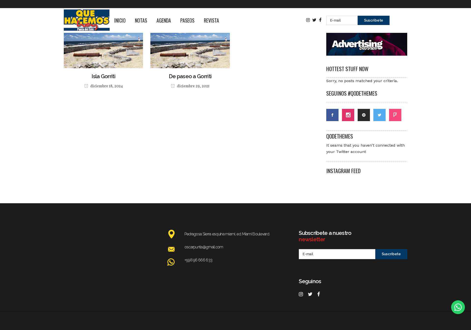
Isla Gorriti (103, 76)
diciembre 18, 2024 (106, 86)
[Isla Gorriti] (103, 37)
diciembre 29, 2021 (192, 86)
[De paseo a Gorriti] (190, 37)
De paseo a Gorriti (190, 76)
